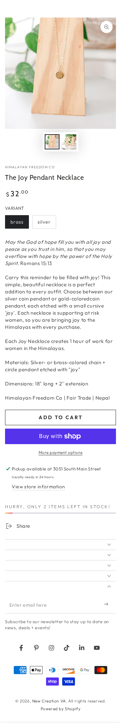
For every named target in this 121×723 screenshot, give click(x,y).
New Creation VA (49, 700)
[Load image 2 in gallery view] (69, 141)
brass (19, 224)
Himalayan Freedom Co (30, 167)
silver (46, 224)
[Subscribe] (107, 604)
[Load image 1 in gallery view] (52, 141)
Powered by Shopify (61, 708)
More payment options (61, 452)
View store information (38, 487)
